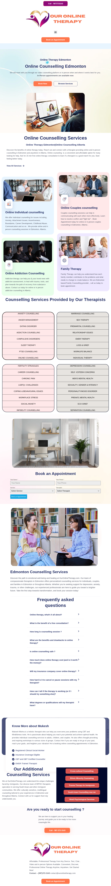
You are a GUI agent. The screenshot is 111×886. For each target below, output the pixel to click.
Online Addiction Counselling (24, 273)
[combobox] (32, 491)
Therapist (59, 487)
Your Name (14, 479)
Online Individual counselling (24, 212)
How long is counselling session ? (46, 632)
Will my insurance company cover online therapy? (53, 671)
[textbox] (30, 491)
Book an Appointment (18, 496)
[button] (55, 32)
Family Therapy (71, 269)
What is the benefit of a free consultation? (49, 623)
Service (12, 487)
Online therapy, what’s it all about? (46, 615)
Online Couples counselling (79, 207)
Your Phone (60, 479)
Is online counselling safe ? (42, 651)
